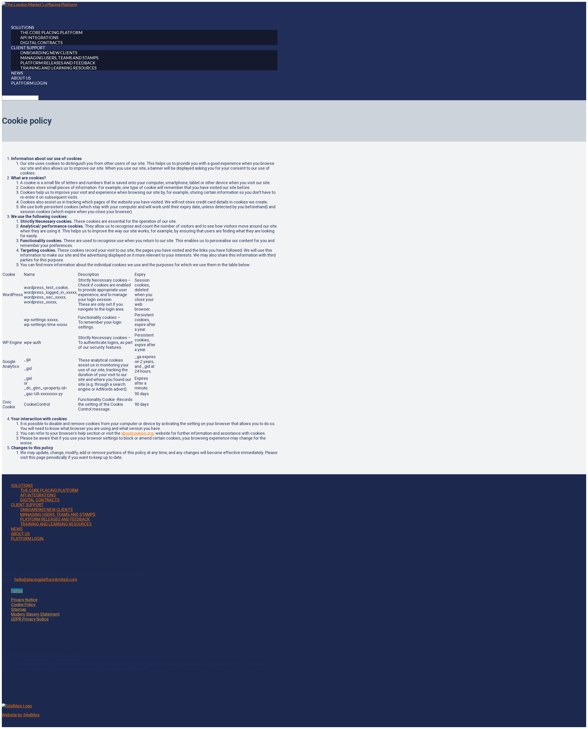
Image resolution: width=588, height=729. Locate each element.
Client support (27, 504)
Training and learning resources (58, 67)
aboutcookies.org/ (138, 433)
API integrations (39, 37)
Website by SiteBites (21, 714)
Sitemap (18, 609)
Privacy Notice (24, 599)
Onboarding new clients (48, 52)
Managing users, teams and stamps (59, 57)
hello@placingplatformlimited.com (45, 579)
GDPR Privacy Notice (30, 619)
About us (20, 533)
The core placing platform (51, 32)
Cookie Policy (23, 604)
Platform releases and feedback (57, 62)
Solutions (22, 485)
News (17, 528)
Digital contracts (41, 42)
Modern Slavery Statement (35, 614)
